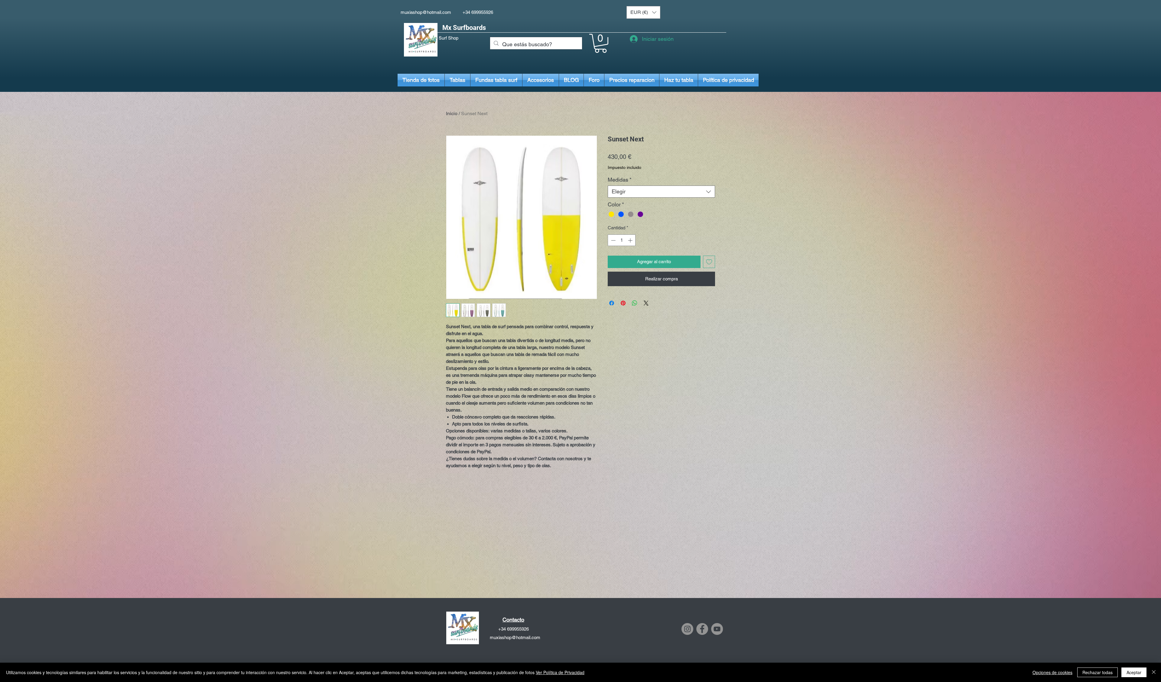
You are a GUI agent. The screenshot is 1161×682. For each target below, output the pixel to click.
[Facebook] (702, 629)
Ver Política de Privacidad (560, 672)
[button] (643, 12)
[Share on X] (646, 303)
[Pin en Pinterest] (623, 303)
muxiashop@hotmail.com (426, 12)
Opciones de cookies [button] (1052, 672)
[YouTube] (717, 629)
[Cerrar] (1153, 672)
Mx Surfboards (464, 27)
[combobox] (661, 192)
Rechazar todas (1097, 672)
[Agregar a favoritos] (709, 262)
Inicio (451, 113)
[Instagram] (687, 629)
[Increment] (631, 240)
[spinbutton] (622, 240)
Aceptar (1134, 672)
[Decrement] (613, 240)
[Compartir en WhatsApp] (634, 303)
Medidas (620, 179)
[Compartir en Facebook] (611, 303)
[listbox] (643, 12)
